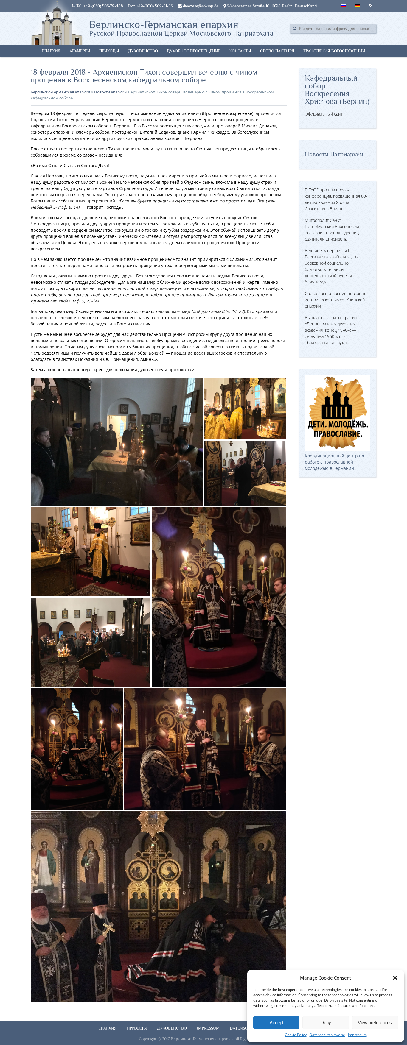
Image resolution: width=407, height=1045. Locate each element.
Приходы (109, 51)
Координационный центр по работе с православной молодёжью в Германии (334, 462)
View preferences (375, 1022)
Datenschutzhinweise (327, 1034)
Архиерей (79, 51)
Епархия (51, 51)
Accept (276, 1022)
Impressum (357, 1034)
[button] (395, 978)
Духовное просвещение (193, 51)
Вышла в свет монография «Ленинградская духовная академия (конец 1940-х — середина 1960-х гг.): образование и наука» (331, 330)
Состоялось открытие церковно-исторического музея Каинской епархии (336, 300)
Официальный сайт (323, 114)
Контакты (240, 51)
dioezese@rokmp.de (200, 6)
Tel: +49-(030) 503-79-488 (99, 6)
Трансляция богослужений (334, 51)
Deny (326, 1022)
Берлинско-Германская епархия (181, 27)
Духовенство (143, 51)
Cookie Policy (296, 1034)
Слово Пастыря (277, 51)
